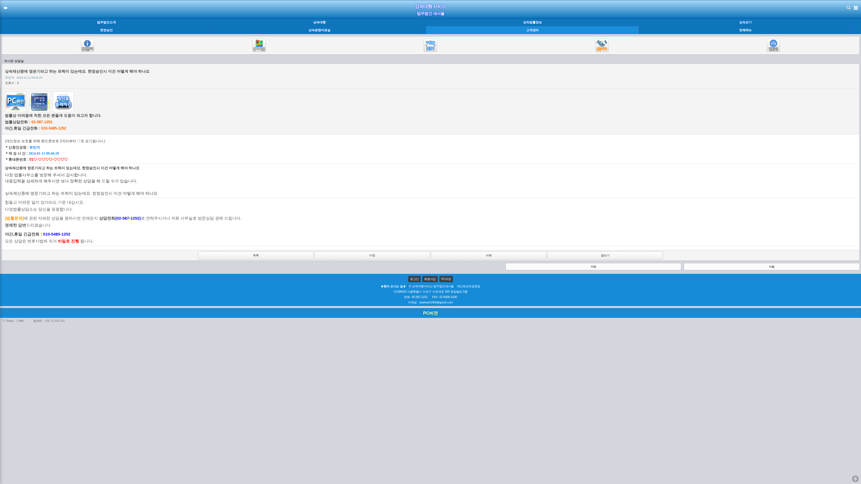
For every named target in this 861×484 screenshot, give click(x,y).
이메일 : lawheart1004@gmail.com (430, 302)
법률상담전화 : (28, 122)
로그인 (414, 279)
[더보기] (856, 26)
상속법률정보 (532, 22)
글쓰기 (605, 255)
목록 (256, 255)
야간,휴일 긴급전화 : (35, 128)
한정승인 (106, 30)
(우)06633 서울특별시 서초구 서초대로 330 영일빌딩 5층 (430, 291)
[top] (855, 478)
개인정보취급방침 (468, 286)
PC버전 (446, 279)
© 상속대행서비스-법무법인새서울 (431, 286)
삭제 (489, 255)
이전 (593, 266)
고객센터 (532, 30)
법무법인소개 (106, 22)
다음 (771, 266)
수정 (372, 255)
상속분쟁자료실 (319, 30)
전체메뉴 (745, 30)
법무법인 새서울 (430, 13)
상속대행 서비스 (430, 6)
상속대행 (319, 22)
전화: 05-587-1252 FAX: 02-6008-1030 (430, 297)
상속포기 (745, 22)
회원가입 (430, 279)
